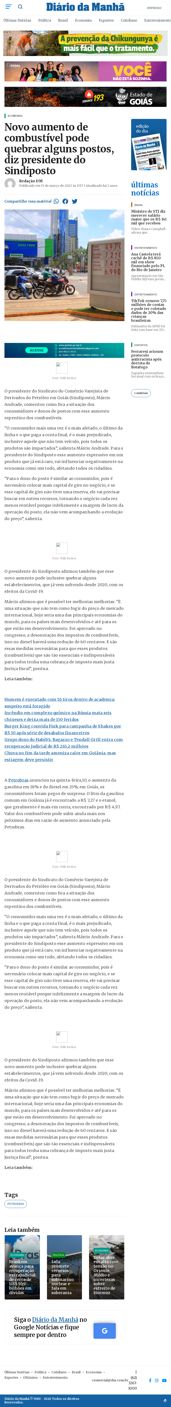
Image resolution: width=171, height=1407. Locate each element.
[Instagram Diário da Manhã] (157, 1380)
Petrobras (18, 780)
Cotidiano (129, 20)
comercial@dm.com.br (110, 1380)
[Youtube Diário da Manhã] (164, 1380)
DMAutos (30, 1378)
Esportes (106, 20)
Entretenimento (55, 1378)
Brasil (63, 20)
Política (44, 20)
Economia (83, 20)
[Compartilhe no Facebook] (65, 201)
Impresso (154, 8)
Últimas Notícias (17, 20)
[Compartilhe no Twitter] (74, 201)
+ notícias (141, 393)
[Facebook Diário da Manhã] (150, 1380)
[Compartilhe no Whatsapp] (56, 201)
